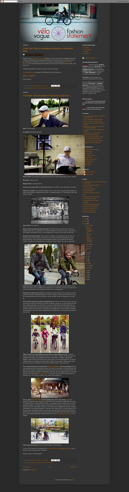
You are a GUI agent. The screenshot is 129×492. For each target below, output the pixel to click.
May (86, 259)
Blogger (71, 479)
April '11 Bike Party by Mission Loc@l (93, 137)
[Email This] (52, 86)
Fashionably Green (89, 161)
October (87, 246)
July (86, 254)
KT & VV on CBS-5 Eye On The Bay (93, 140)
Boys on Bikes (87, 165)
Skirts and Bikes (88, 157)
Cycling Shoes (87, 163)
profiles (46, 462)
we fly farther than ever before (91, 185)
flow (85, 194)
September (88, 248)
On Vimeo (86, 53)
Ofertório (86, 202)
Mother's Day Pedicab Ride (91, 206)
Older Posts (73, 467)
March (87, 263)
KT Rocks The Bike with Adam (91, 192)
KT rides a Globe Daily (89, 210)
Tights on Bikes (88, 153)
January (87, 268)
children (33, 462)
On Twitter (86, 47)
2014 (85, 221)
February (87, 265)
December (88, 225)
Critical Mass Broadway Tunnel (92, 204)
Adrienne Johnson (90, 172)
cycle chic (35, 88)
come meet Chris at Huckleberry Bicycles (59, 448)
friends (45, 88)
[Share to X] (55, 86)
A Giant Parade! (88, 187)
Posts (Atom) (33, 469)
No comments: (45, 85)
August (87, 252)
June (86, 257)
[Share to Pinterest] (59, 86)
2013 (85, 223)
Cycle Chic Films (36, 399)
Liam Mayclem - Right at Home (92, 196)
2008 (85, 279)
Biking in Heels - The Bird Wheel (92, 133)
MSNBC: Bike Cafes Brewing (91, 135)
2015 (85, 219)
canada (29, 462)
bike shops (29, 88)
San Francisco (51, 88)
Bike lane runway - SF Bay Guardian (93, 121)
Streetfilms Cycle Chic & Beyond (92, 142)
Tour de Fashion (88, 151)
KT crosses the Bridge (89, 189)
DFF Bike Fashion (88, 191)
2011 (85, 272)
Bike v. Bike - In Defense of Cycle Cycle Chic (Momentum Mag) (94, 127)
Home (50, 467)
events (39, 88)
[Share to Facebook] (57, 86)
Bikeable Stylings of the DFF (91, 149)
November (88, 244)
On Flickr (86, 51)
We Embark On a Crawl (90, 198)
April (86, 261)
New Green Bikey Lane (90, 212)
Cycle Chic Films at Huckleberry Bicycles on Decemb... (88, 231)
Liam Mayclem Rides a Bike (91, 200)
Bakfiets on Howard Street (90, 208)
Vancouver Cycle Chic (38, 58)
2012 (85, 270)
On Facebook (87, 49)
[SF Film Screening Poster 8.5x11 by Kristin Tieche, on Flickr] (33, 54)
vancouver (57, 88)
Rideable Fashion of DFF (90, 159)
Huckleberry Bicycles (29, 72)
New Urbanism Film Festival (63, 413)
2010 (85, 275)
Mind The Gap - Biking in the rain (92, 138)
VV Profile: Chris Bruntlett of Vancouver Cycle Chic (46, 95)
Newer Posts (26, 467)
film (42, 88)
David (67, 399)
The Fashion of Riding (89, 155)
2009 (85, 277)
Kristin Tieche (89, 174)
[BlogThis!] (54, 86)
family (36, 462)
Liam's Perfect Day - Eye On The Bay (93, 119)
